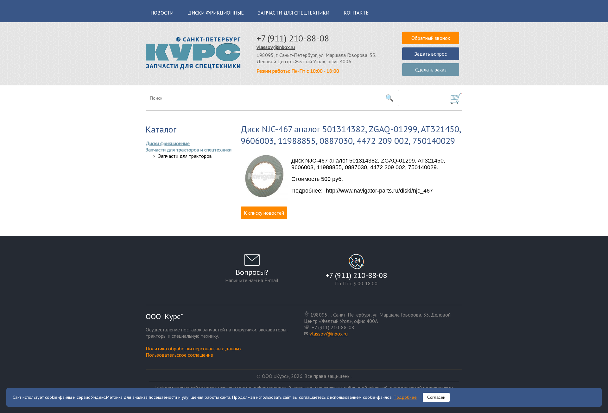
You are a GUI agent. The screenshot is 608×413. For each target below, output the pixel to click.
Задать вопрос (431, 54)
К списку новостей (264, 213)
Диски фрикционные (216, 12)
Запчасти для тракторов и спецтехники (188, 149)
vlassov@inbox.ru (275, 47)
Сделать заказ (430, 69)
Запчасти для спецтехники (293, 12)
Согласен (436, 397)
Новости (162, 12)
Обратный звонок (430, 38)
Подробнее (405, 397)
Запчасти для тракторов (185, 156)
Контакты (357, 12)
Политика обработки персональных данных (194, 348)
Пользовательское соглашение (179, 355)
